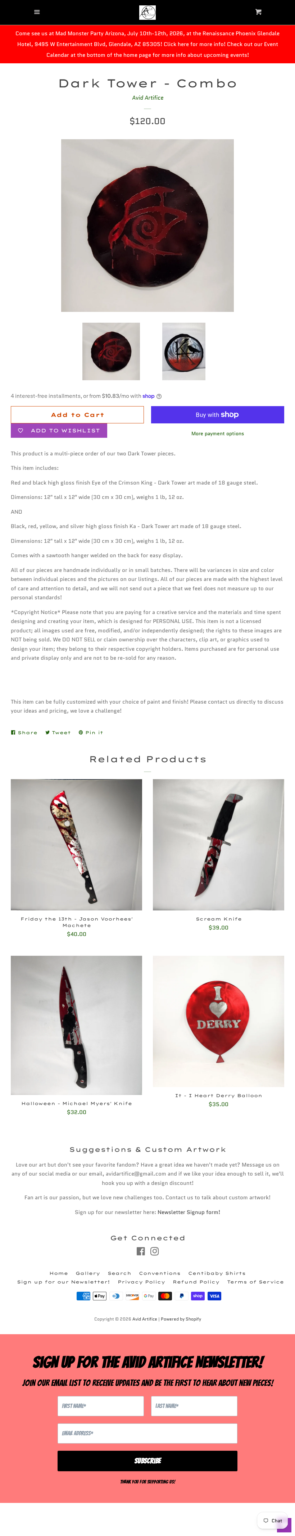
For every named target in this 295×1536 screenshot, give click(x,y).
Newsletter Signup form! (189, 1212)
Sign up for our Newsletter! (63, 1282)
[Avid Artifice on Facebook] (140, 1253)
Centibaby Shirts (217, 1273)
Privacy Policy (141, 1282)
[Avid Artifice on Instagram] (154, 1253)
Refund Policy (196, 1282)
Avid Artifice (147, 98)
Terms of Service (255, 1282)
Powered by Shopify (181, 1319)
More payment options (217, 433)
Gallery (88, 1273)
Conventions (160, 1273)
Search (119, 1273)
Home (58, 1273)
